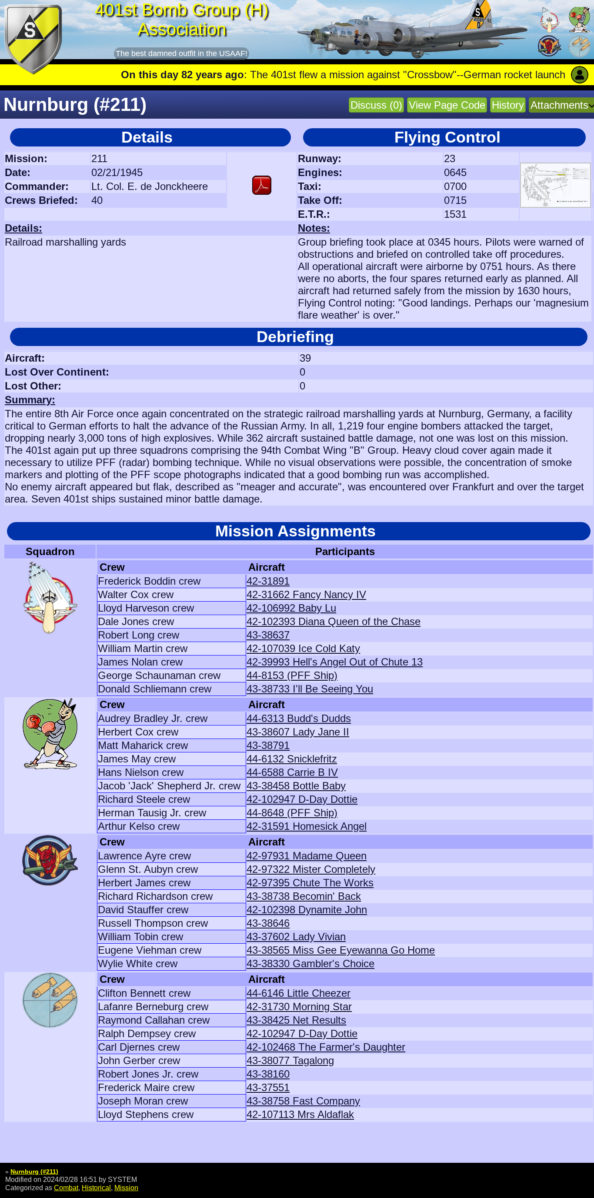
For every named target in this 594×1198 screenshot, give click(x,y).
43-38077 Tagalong (290, 1060)
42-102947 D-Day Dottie (302, 799)
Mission (126, 1187)
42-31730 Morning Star (299, 1006)
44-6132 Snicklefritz (292, 759)
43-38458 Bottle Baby (296, 786)
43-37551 (268, 1087)
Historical (96, 1187)
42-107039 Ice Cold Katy (303, 648)
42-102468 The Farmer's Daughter (326, 1047)
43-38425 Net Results (296, 1020)
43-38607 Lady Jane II (298, 732)
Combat (66, 1187)
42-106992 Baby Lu (291, 608)
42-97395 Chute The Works (310, 883)
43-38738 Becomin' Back (304, 896)
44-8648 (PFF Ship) (292, 813)
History (508, 105)
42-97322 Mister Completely (311, 869)
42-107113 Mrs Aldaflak (300, 1114)
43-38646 (268, 923)
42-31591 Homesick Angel (307, 826)
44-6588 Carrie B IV (292, 772)
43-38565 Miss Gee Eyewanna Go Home (341, 950)
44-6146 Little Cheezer (298, 993)
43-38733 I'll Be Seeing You (310, 689)
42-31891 (268, 581)
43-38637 (268, 635)
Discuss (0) (376, 105)
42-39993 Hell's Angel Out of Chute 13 (335, 662)
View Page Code (447, 105)
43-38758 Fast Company (303, 1101)
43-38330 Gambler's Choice (310, 963)
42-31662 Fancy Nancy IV (306, 594)
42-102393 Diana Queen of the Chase (333, 621)
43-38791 (268, 745)
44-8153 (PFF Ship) (292, 675)
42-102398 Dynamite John (307, 909)
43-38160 (268, 1074)
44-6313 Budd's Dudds (299, 718)
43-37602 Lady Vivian (296, 936)
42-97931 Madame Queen (307, 856)
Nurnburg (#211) (34, 1171)
